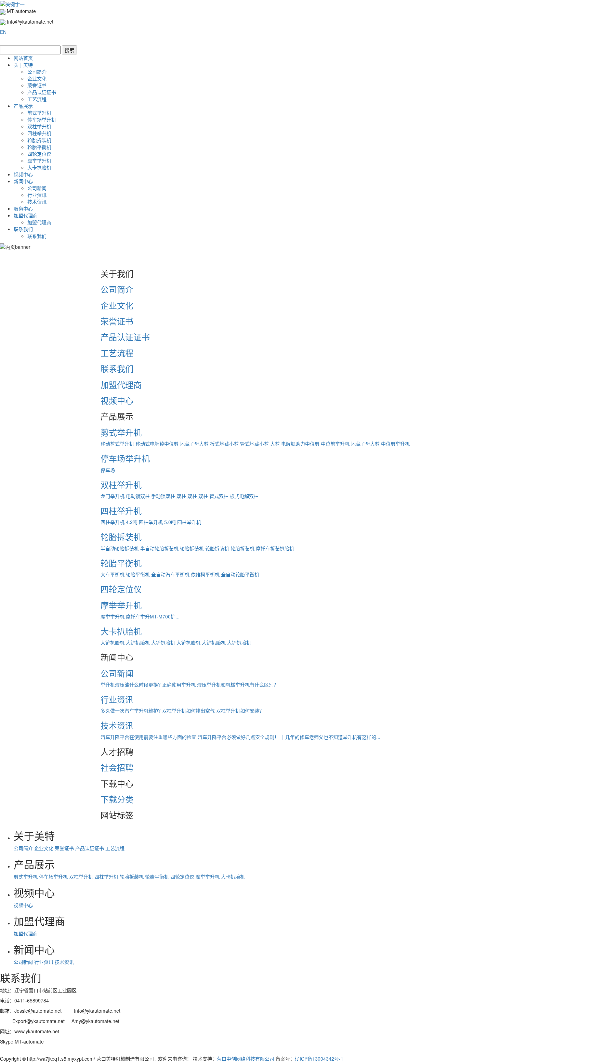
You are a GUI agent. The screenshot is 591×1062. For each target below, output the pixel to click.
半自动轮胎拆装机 (120, 548)
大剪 (275, 443)
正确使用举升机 (179, 684)
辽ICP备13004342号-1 (319, 1058)
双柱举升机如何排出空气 (188, 710)
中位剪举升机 (335, 443)
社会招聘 (117, 767)
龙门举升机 (112, 495)
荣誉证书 (37, 85)
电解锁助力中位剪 (300, 443)
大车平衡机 (112, 574)
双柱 (181, 495)
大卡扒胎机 (39, 167)
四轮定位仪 (39, 153)
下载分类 (117, 799)
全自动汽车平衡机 (170, 574)
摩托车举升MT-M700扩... (153, 616)
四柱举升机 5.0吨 (157, 522)
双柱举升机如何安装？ (240, 710)
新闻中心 (23, 181)
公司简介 (37, 71)
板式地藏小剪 (224, 443)
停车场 (108, 469)
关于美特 (23, 64)
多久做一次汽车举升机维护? (131, 710)
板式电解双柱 (244, 495)
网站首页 (23, 57)
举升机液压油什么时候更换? (131, 684)
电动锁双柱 (138, 495)
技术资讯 (37, 201)
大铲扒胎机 (112, 642)
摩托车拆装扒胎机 (275, 548)
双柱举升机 (39, 126)
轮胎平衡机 (39, 146)
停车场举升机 (41, 119)
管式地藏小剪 (254, 443)
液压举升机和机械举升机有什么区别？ (237, 684)
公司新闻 (37, 187)
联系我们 (23, 229)
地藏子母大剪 (194, 443)
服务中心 (23, 208)
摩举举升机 (39, 160)
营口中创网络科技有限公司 (245, 1058)
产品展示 (23, 105)
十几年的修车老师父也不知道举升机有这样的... (330, 736)
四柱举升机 (39, 133)
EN (3, 31)
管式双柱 (218, 495)
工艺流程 (37, 98)
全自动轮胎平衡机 (240, 574)
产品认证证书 (41, 92)
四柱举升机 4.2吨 (119, 522)
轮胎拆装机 (39, 140)
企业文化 (37, 78)
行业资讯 (37, 194)
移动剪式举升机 (117, 443)
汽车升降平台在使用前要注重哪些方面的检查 (148, 736)
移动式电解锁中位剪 (157, 443)
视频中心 (23, 174)
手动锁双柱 (163, 495)
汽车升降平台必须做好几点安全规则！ (238, 736)
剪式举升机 (39, 112)
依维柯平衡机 (205, 574)
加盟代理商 (26, 215)
